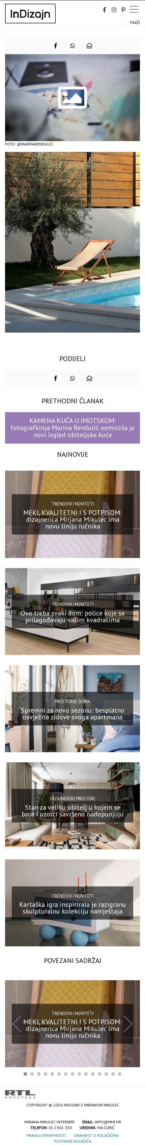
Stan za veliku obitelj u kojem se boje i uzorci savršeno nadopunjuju (73, 810)
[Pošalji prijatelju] (89, 46)
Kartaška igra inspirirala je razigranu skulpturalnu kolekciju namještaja (72, 908)
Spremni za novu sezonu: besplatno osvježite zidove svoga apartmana (72, 713)
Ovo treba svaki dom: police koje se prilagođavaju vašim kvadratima (73, 616)
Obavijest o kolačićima (96, 1135)
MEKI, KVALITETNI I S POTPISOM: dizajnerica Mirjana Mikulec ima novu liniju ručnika (72, 519)
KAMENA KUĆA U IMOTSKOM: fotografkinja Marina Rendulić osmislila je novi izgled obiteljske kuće (72, 428)
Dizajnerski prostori (72, 799)
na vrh (133, 1092)
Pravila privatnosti (46, 1135)
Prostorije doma (72, 701)
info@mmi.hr (108, 1121)
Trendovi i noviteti (73, 504)
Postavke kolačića (72, 1141)
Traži (134, 22)
